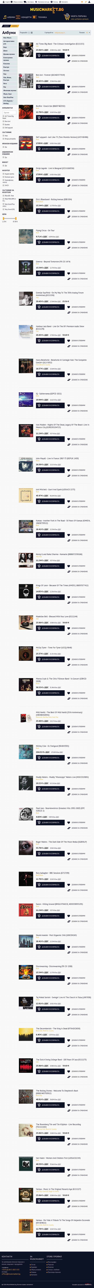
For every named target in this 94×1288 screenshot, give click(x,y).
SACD (7, 185)
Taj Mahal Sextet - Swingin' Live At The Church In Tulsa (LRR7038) (63, 997)
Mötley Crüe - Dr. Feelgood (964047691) (52, 746)
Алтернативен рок (8, 42)
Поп (4, 74)
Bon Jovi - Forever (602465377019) (50, 75)
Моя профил (52, 1262)
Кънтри (6, 67)
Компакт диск (9, 177)
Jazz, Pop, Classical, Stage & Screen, (47, 1191)
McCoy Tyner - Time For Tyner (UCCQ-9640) (54, 647)
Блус (5, 47)
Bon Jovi (7, 121)
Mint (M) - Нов (9, 196)
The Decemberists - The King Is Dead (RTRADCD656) (58, 1028)
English (7, 2)
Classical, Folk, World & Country (46, 1129)
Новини (33, 1272)
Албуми (11, 17)
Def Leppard (9, 128)
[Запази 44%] (26, 332)
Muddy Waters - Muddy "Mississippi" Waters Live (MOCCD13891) (62, 777)
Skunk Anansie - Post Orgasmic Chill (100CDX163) (56, 935)
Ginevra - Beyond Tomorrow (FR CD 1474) (53, 261)
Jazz (37, 46)
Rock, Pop (39, 1095)
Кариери (34, 1267)
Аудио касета (9, 174)
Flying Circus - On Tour (45, 230)
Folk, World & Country (43, 365)
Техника (42, 17)
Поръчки (51, 1265)
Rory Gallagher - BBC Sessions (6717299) (52, 873)
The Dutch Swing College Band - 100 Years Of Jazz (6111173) (61, 1059)
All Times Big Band (8, 117)
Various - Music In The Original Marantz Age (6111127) (58, 1189)
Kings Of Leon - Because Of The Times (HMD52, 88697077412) (62, 585)
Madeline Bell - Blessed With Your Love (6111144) (56, 616)
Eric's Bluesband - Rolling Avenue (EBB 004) (54, 199)
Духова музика (9, 54)
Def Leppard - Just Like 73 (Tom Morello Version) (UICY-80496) (62, 137)
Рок (4, 87)
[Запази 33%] (26, 299)
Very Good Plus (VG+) (9, 205)
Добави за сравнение (80, 61)
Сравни (86, 2)
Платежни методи (43, 2)
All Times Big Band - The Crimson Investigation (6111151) (60, 44)
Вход (89, 2)
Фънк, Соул (7, 94)
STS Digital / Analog (8, 102)
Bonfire (7, 125)
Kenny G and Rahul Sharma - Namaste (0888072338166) (59, 554)
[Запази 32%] (26, 50)
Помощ (55, 2)
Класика (6, 64)
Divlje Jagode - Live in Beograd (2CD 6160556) (55, 168)
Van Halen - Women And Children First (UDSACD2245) (58, 1158)
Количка (51, 1267)
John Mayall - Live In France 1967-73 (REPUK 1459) (57, 458)
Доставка (30, 2)
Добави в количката (50, 55)
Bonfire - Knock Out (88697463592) (50, 106)
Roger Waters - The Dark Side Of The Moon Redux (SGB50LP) (61, 842)
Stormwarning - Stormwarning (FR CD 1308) (54, 966)
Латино (6, 70)
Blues (38, 461)
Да (6, 147)
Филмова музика (9, 90)
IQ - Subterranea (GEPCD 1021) (49, 393)
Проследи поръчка (54, 1272)
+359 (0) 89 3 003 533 (10, 1269)
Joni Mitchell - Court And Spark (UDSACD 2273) (55, 489)
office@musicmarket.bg (11, 1274)
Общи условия (18, 2)
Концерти (26, 17)
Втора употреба (10, 139)
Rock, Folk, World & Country (45, 1031)
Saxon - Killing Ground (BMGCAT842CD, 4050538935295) (59, 904)
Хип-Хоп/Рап (8, 97)
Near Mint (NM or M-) (9, 200)
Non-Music (7, 38)
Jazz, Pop (39, 557)
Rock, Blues (39, 202)
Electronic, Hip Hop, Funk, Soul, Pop (47, 717)
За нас (33, 1265)
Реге (5, 83)
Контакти (65, 2)
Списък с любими (82, 2)
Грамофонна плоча (8, 181)
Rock (37, 77)
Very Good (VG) (10, 209)
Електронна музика (7, 59)
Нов (6, 136)
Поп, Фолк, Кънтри (7, 78)
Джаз (5, 51)
